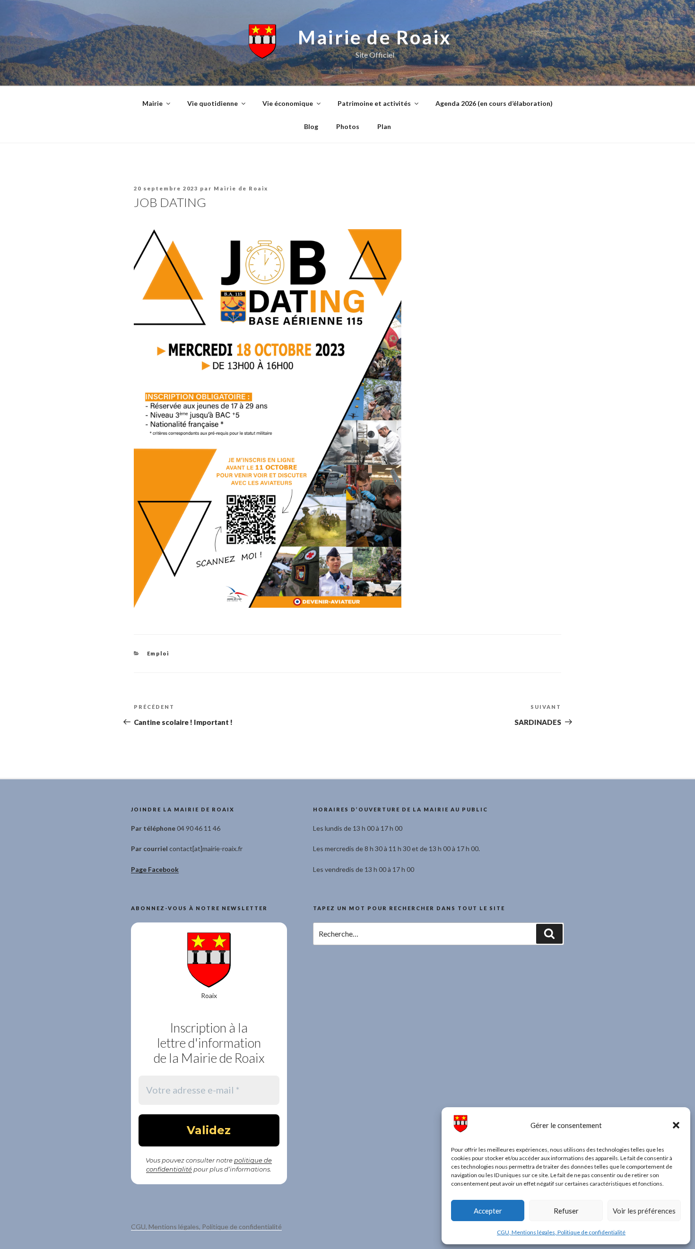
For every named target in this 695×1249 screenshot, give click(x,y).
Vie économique (287, 103)
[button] (676, 1125)
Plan (384, 126)
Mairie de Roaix (375, 37)
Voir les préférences (644, 1210)
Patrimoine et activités (374, 103)
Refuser (566, 1210)
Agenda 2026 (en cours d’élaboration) (494, 103)
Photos (347, 126)
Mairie (152, 103)
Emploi (158, 653)
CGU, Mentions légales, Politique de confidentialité (561, 1232)
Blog (311, 126)
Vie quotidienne (212, 103)
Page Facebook (155, 869)
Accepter (488, 1210)
